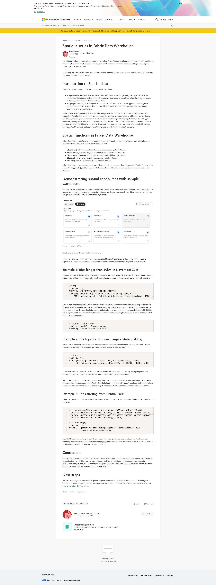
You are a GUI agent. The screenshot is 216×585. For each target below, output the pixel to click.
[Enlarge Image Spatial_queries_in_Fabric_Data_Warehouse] (108, 221)
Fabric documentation (79, 486)
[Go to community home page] (56, 19)
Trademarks (170, 575)
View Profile (147, 514)
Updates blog (65, 25)
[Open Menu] (172, 25)
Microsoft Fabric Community (50, 25)
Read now (146, 31)
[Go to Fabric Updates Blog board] (67, 526)
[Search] (156, 19)
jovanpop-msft (74, 51)
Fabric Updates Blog (78, 25)
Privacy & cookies (147, 575)
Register (163, 19)
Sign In (170, 19)
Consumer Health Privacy (71, 580)
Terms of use (159, 575)
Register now (39, 11)
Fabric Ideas (77, 483)
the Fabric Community (113, 483)
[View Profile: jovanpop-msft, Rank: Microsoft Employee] (65, 54)
